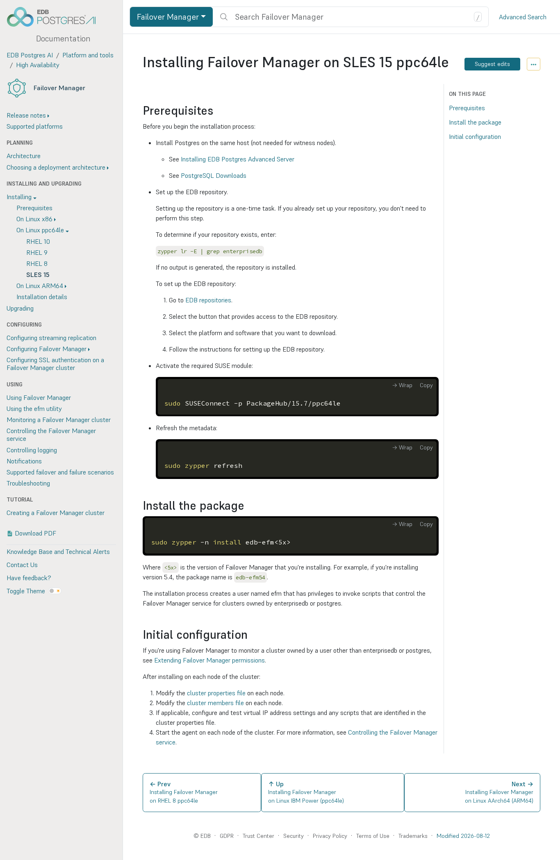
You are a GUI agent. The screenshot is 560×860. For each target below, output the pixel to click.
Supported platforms (35, 126)
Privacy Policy (330, 836)
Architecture (24, 156)
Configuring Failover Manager (47, 349)
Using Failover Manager (39, 397)
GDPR (227, 836)
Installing (19, 197)
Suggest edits (492, 64)
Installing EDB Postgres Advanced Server (237, 159)
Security (293, 836)
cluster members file (215, 703)
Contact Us (22, 564)
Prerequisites (34, 208)
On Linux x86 (34, 219)
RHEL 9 (37, 252)
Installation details (41, 297)
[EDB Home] (56, 17)
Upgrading (20, 308)
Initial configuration (475, 136)
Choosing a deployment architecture (56, 167)
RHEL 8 (37, 263)
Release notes (26, 115)
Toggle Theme (26, 591)
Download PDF (35, 533)
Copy (426, 385)
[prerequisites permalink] (217, 111)
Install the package (475, 122)
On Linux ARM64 (39, 285)
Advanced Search (522, 17)
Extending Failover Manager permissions (209, 660)
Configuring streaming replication (51, 338)
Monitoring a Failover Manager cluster (59, 419)
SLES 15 (38, 274)
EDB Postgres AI (30, 55)
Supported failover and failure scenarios (60, 472)
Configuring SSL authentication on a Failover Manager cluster (55, 364)
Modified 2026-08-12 (463, 836)
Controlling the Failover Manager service (51, 434)
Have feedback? (29, 578)
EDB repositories (208, 300)
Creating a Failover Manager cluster (56, 512)
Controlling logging (32, 450)
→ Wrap (402, 385)
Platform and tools (88, 55)
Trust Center (258, 836)
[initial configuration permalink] (252, 635)
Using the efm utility (34, 408)
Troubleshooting (28, 483)
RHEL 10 (38, 241)
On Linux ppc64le (40, 230)
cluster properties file (216, 693)
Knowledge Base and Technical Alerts (58, 551)
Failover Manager (59, 88)
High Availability (37, 65)
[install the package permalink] (248, 506)
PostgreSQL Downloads (213, 175)
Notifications (24, 461)
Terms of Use (372, 836)
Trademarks (413, 836)
